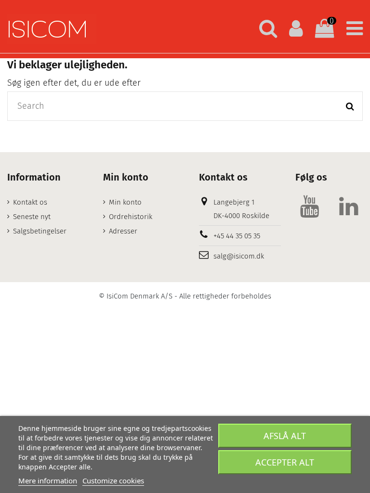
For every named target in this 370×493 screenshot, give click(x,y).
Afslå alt (285, 435)
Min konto (125, 202)
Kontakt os (30, 202)
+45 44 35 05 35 (236, 236)
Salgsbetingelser (39, 231)
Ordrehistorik (130, 216)
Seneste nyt (32, 216)
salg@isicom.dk (238, 256)
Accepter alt (284, 462)
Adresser (123, 231)
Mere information (47, 480)
